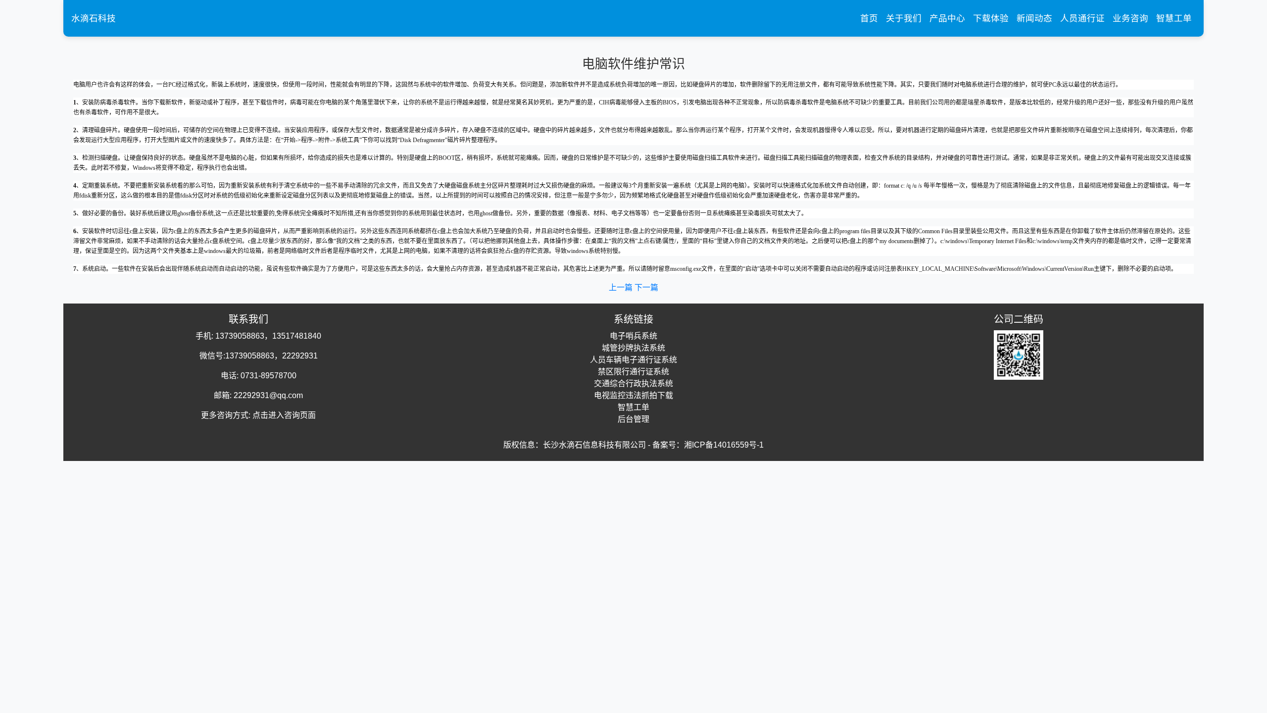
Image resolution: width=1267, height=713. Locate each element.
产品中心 (947, 18)
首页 (871, 18)
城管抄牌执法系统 (633, 348)
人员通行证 (1082, 18)
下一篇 (646, 287)
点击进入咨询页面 (284, 415)
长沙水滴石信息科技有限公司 (594, 445)
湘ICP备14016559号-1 (724, 445)
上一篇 (621, 287)
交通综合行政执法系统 (633, 383)
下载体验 (991, 18)
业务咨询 (1130, 18)
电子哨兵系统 (633, 336)
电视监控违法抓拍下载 (633, 395)
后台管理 (633, 419)
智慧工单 (1174, 18)
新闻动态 (1034, 18)
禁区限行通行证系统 (633, 371)
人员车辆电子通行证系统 (633, 360)
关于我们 (904, 18)
